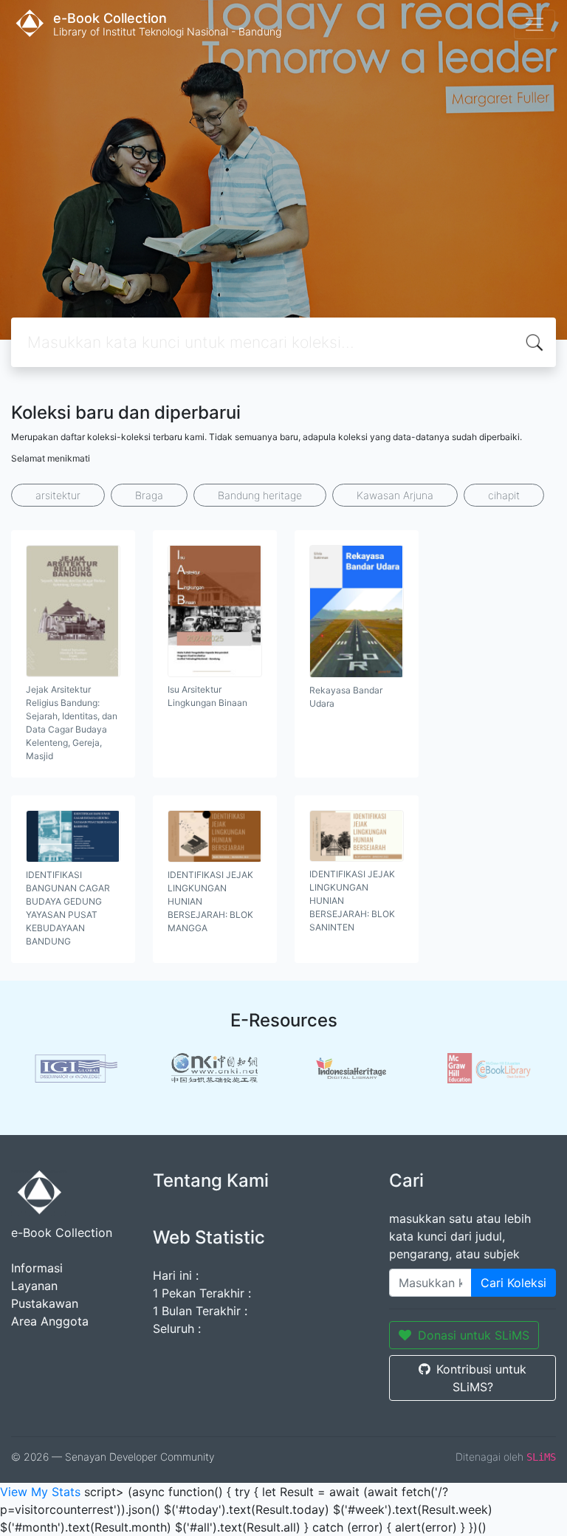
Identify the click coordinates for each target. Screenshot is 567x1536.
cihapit (504, 495)
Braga (149, 495)
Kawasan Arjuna (395, 495)
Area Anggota (50, 1321)
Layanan (34, 1285)
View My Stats (40, 1491)
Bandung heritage (260, 495)
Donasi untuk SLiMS (473, 1335)
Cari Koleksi (513, 1282)
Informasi (37, 1268)
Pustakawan (44, 1303)
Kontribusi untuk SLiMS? (481, 1378)
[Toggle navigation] (534, 24)
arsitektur (57, 495)
